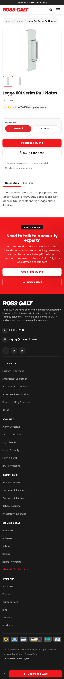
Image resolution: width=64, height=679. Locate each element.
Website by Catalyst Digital (15, 658)
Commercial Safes (13, 498)
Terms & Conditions (12, 654)
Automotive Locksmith (15, 386)
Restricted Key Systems (16, 402)
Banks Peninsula (11, 561)
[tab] (12, 183)
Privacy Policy (31, 654)
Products (18, 21)
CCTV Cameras (11, 434)
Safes (5, 410)
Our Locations (10, 602)
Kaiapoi (6, 554)
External (18, 128)
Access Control (11, 482)
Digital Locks (9, 442)
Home (8, 21)
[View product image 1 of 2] (8, 81)
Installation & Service (14, 513)
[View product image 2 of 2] (20, 81)
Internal (45, 128)
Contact (7, 617)
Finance (6, 594)
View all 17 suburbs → (15, 569)
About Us (7, 586)
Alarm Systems (11, 426)
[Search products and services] (50, 9)
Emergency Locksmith (14, 378)
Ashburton (8, 546)
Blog (4, 609)
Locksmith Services (13, 371)
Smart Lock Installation (15, 394)
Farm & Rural (9, 458)
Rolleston (7, 538)
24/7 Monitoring (11, 465)
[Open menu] (58, 9)
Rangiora (7, 530)
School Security (11, 506)
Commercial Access (14, 490)
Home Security (10, 450)
